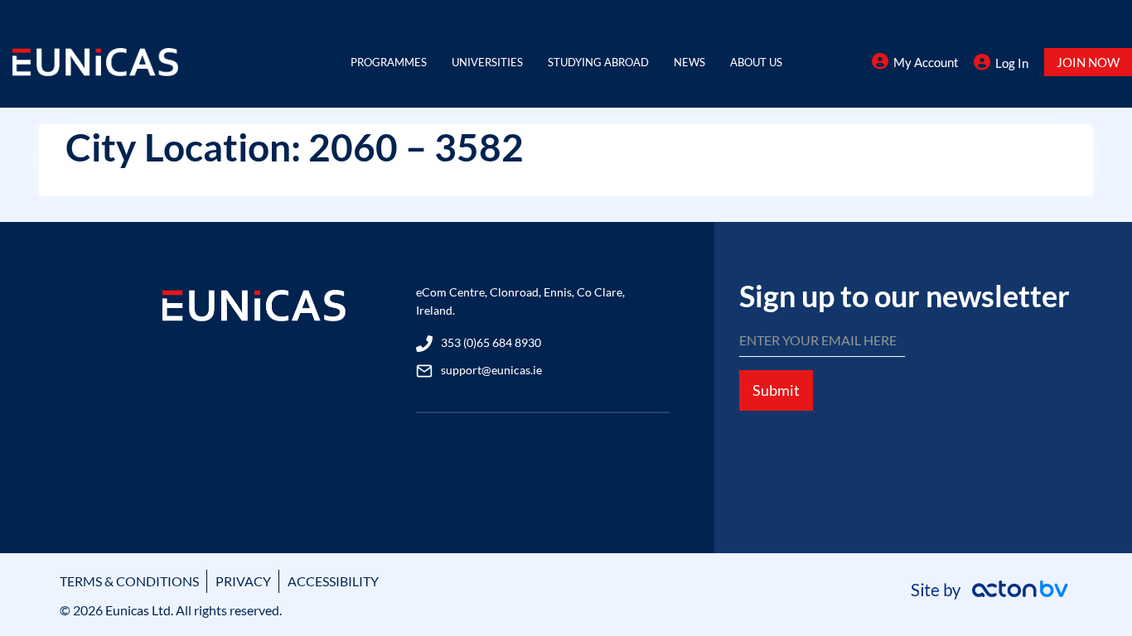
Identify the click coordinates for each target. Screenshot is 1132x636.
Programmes (389, 62)
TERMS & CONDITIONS (129, 581)
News (689, 62)
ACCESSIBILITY (333, 581)
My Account (926, 62)
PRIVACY (243, 581)
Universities (487, 62)
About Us (756, 62)
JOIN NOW (1088, 62)
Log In (1011, 62)
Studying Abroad (598, 62)
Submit (776, 390)
